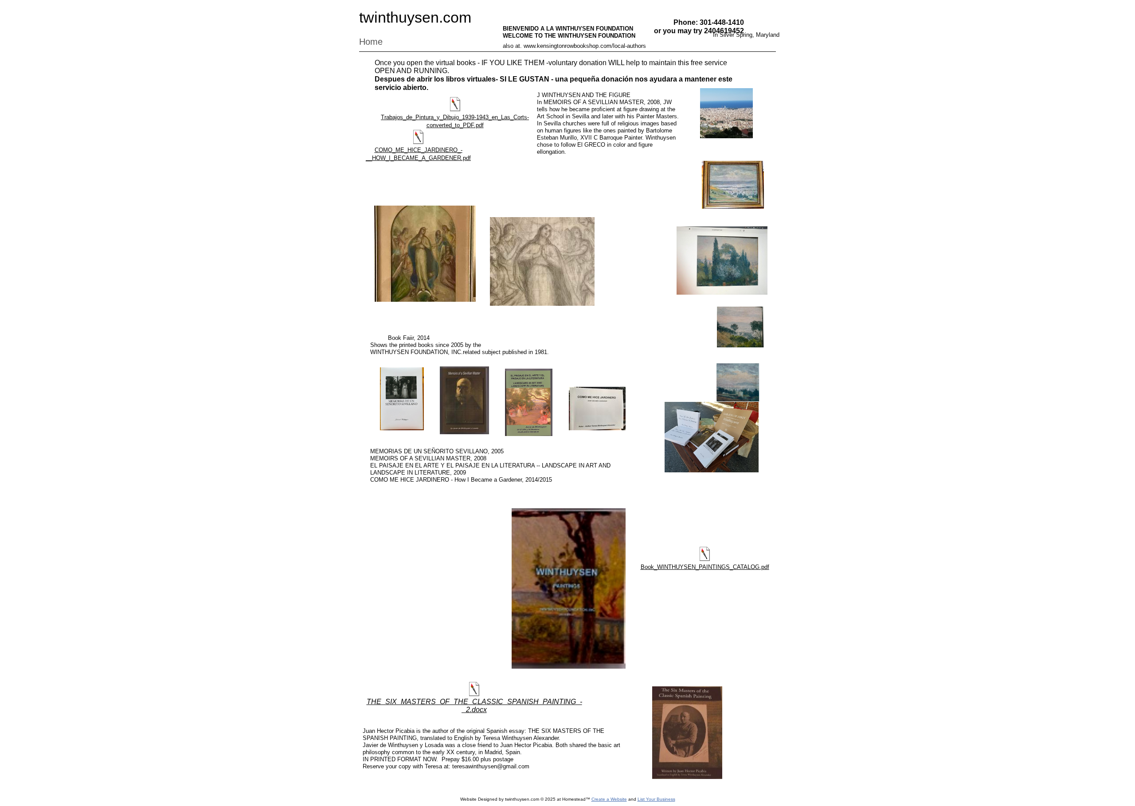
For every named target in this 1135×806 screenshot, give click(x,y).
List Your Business (656, 799)
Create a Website (609, 799)
